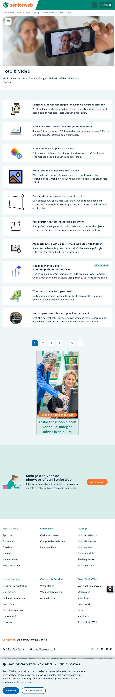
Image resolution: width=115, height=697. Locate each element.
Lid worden (9, 592)
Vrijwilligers (84, 598)
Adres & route (48, 598)
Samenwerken (85, 604)
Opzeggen (8, 622)
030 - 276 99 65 (15, 649)
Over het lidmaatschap (15, 586)
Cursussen (46, 528)
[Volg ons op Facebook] (92, 649)
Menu (104, 5)
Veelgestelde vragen (51, 592)
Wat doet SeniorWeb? (90, 586)
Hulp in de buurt (87, 565)
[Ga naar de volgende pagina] (80, 343)
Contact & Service (51, 579)
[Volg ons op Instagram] (97, 649)
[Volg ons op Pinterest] (111, 649)
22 (72, 343)
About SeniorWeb (87, 622)
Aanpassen (35, 690)
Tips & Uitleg (32, 13)
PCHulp (82, 528)
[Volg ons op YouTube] (106, 649)
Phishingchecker (86, 559)
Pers (80, 610)
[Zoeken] (94, 5)
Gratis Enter (9, 604)
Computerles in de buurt (53, 541)
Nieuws (7, 553)
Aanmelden (97, 482)
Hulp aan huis (85, 547)
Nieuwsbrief (9, 616)
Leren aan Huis (48, 547)
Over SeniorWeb (87, 579)
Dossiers (7, 547)
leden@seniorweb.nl (44, 649)
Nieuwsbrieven (11, 559)
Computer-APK (86, 553)
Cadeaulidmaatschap (14, 598)
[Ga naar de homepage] (20, 5)
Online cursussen (49, 535)
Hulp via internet (87, 541)
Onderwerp (48, 13)
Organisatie (84, 592)
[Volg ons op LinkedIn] (102, 649)
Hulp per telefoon (87, 535)
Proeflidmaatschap (13, 610)
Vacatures (83, 616)
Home (18, 13)
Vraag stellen (47, 586)
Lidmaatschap (11, 579)
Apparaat (8, 535)
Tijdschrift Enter (11, 565)
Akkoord (11, 690)
